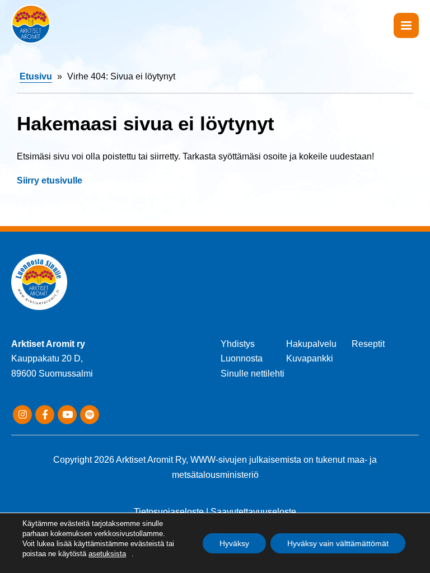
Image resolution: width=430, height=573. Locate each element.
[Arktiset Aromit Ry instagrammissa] (22, 414)
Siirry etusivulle (49, 180)
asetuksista (107, 553)
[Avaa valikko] (406, 25)
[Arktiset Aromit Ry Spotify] (89, 414)
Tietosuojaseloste (169, 511)
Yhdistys (238, 344)
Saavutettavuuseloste (253, 511)
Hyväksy (234, 543)
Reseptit (368, 344)
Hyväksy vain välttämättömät (338, 543)
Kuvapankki (309, 358)
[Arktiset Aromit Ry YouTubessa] (67, 414)
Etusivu (36, 76)
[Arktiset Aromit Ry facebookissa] (44, 414)
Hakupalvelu (311, 344)
